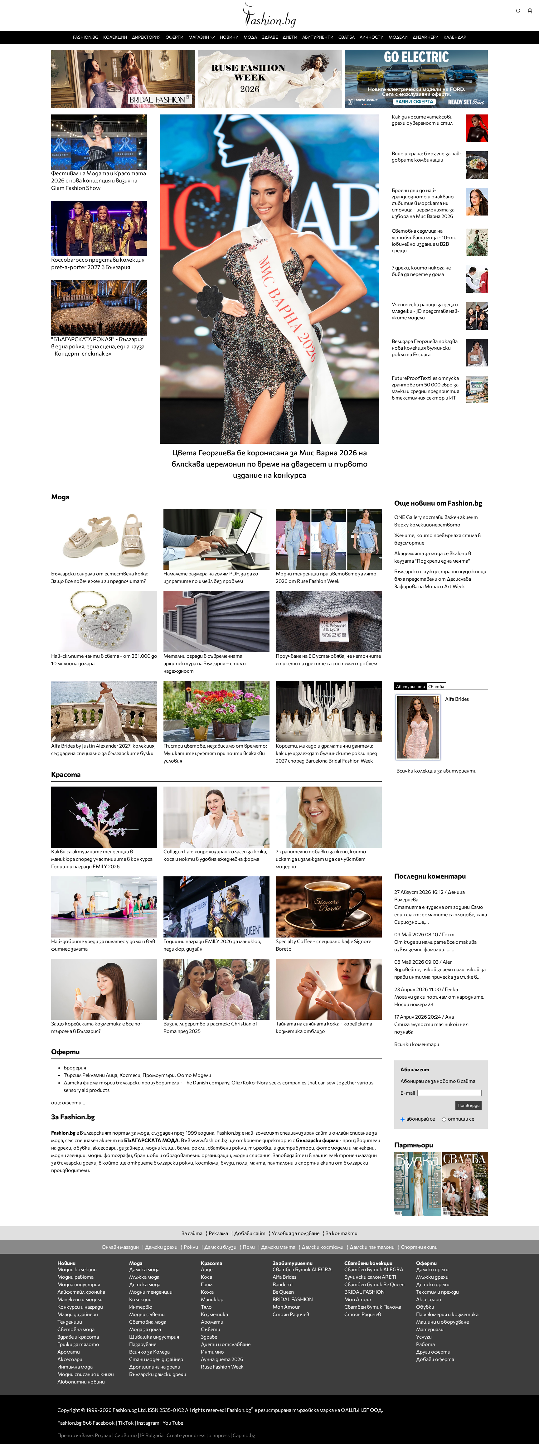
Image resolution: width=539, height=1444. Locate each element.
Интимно (212, 1351)
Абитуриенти (317, 37)
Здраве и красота (78, 1337)
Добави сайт (249, 1233)
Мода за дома (145, 1329)
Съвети (210, 1329)
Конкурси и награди (80, 1307)
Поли (249, 1247)
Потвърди (468, 1105)
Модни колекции (77, 1269)
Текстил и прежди (437, 1292)
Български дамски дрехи (157, 1374)
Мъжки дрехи (432, 1277)
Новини (229, 37)
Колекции (115, 37)
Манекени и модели (80, 1299)
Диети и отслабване (225, 1344)
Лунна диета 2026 (222, 1359)
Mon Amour (286, 1307)
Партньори (413, 1145)
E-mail (408, 1093)
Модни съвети (147, 1314)
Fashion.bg (85, 37)
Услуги (424, 1337)
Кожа (207, 1292)
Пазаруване (142, 1344)
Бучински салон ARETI (370, 1277)
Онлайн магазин (120, 1247)
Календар (455, 37)
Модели (398, 37)
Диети (290, 37)
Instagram (148, 1423)
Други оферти (433, 1351)
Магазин (198, 37)
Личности (372, 37)
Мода (250, 37)
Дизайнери (426, 37)
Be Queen (283, 1292)
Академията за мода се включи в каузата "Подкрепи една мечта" (432, 557)
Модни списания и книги (85, 1374)
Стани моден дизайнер (156, 1359)
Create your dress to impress (198, 1435)
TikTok (126, 1423)
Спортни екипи (419, 1247)
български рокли (173, 1162)
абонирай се (420, 1119)
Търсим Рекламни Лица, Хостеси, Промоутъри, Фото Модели (137, 1075)
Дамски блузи (220, 1247)
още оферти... (68, 1102)
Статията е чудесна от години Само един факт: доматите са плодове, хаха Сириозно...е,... (440, 914)
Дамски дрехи (161, 1247)
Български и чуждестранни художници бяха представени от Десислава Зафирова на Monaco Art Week (440, 578)
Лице (206, 1269)
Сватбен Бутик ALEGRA (302, 1269)
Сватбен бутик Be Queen (374, 1284)
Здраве (270, 37)
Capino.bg (244, 1435)
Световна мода (76, 1329)
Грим (206, 1284)
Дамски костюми (322, 1247)
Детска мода (144, 1284)
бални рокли (191, 1148)
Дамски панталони (372, 1247)
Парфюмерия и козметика (447, 1314)
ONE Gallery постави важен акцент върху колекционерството (436, 520)
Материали (430, 1329)
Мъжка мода (144, 1277)
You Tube (173, 1423)
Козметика (214, 1314)
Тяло (206, 1307)
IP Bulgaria (151, 1435)
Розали (103, 1435)
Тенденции (69, 1322)
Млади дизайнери (77, 1314)
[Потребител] (532, 11)
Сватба (346, 37)
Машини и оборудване (442, 1322)
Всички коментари (416, 1044)
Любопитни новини (81, 1381)
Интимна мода (75, 1366)
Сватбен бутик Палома (372, 1307)
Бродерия (75, 1067)
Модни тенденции (150, 1292)
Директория (146, 37)
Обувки (425, 1307)
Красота (66, 774)
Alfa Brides (284, 1277)
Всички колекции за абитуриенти (436, 770)
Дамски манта (278, 1247)
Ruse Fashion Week (222, 1366)
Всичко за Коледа (149, 1351)
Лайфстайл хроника (81, 1292)
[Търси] (520, 11)
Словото (125, 1435)
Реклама (218, 1233)
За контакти (341, 1233)
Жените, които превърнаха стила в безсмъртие (437, 538)
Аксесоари (69, 1359)
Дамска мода (144, 1269)
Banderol (283, 1284)
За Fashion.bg (73, 1116)
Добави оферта (435, 1359)
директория (277, 1140)
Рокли (191, 1247)
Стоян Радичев (291, 1314)
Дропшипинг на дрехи (154, 1366)
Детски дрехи (432, 1284)
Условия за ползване (295, 1233)
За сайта (192, 1233)
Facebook (104, 1423)
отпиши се (460, 1119)
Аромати (68, 1351)
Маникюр (212, 1299)
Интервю (140, 1307)
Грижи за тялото (78, 1344)
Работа (425, 1344)
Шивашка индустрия (154, 1337)
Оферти (174, 37)
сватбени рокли (227, 1148)
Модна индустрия (78, 1284)
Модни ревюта (75, 1277)
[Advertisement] (441, 635)
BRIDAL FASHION (293, 1299)
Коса (206, 1277)
